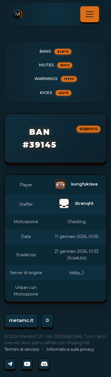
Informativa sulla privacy (70, 349)
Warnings (54, 78)
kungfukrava (84, 184)
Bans (54, 51)
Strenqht (84, 203)
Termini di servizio (21, 349)
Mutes (54, 65)
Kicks (54, 92)
